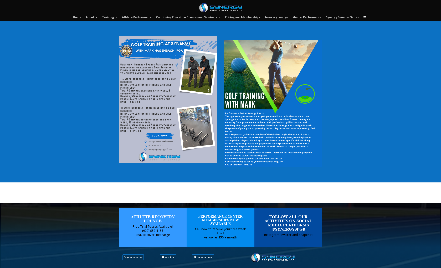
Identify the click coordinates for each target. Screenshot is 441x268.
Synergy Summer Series (342, 17)
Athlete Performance (137, 17)
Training (108, 17)
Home (77, 17)
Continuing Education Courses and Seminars (186, 17)
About (90, 17)
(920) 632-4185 (134, 257)
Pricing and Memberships (242, 17)
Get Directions (204, 257)
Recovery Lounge (276, 17)
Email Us (169, 257)
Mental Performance (307, 17)
